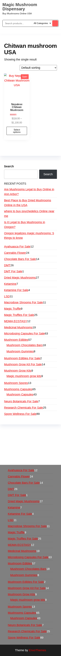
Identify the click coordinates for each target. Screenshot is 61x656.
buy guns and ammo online (28, 459)
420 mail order (28, 440)
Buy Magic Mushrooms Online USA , (27, 430)
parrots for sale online (38, 445)
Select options (16, 130)
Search (9, 166)
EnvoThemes (37, 650)
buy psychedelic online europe (23, 449)
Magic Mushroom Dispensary (19, 6)
